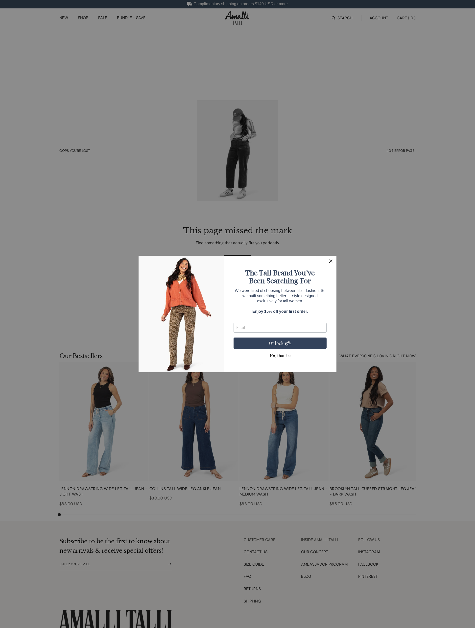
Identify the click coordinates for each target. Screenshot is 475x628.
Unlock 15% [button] (280, 343)
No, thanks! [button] (280, 356)
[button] (331, 261)
